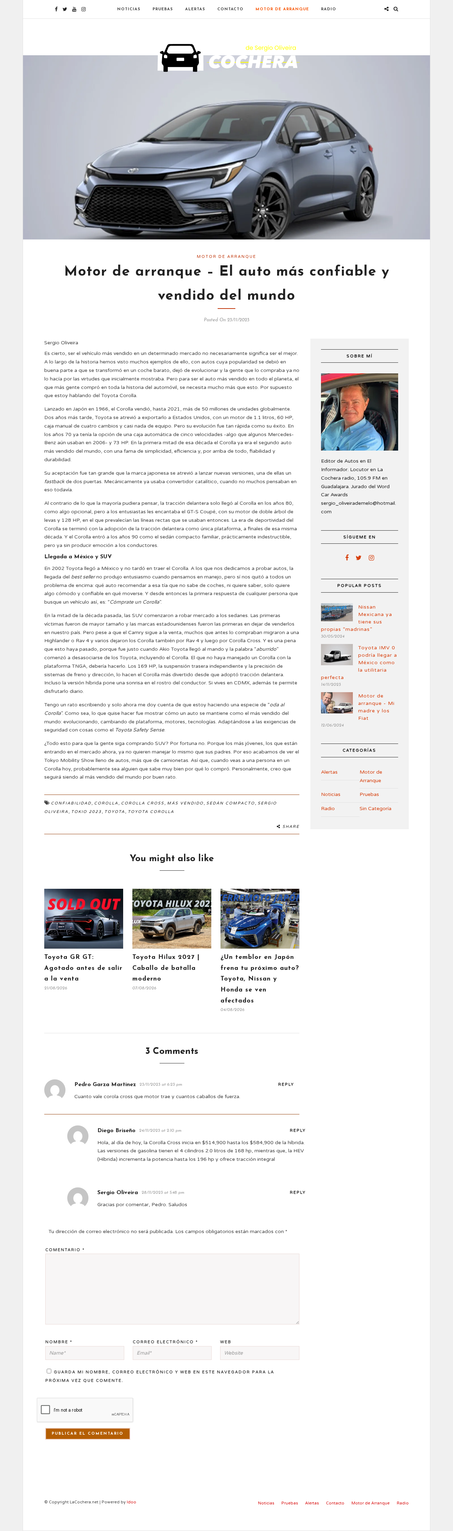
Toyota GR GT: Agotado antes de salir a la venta (83, 968)
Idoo (131, 1502)
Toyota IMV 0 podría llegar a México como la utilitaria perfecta (359, 662)
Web (225, 1342)
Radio (328, 9)
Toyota (114, 811)
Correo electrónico (165, 1342)
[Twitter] (359, 558)
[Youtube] (74, 9)
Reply (286, 1084)
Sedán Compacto (230, 803)
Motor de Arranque (282, 9)
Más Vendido (185, 803)
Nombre (59, 1342)
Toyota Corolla (151, 811)
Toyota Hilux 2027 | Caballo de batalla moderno (166, 968)
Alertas (195, 9)
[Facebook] (347, 558)
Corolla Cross (142, 803)
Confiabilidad (71, 803)
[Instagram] (83, 9)
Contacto (230, 9)
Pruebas (163, 9)
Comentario (65, 1250)
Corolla (106, 803)
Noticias (129, 9)
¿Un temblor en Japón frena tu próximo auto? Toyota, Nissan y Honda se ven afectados (259, 979)
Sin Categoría (375, 809)
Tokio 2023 (86, 811)
